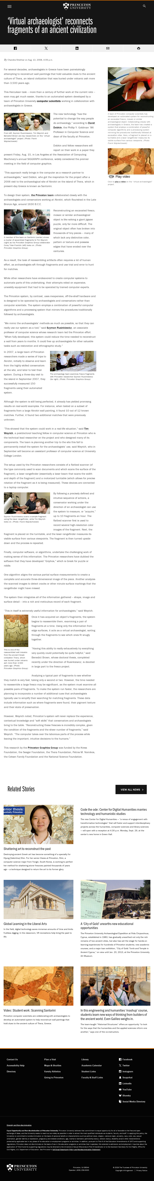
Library (85, 1059)
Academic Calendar (92, 1065)
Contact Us (12, 1059)
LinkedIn (127, 1083)
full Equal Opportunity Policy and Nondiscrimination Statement (76, 1149)
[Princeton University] (22, 1169)
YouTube (127, 1089)
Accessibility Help (16, 1065)
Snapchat (127, 1077)
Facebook (127, 1059)
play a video (120, 181)
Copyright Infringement (124, 1170)
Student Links (89, 1071)
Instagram (128, 1071)
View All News (130, 789)
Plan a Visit (50, 1059)
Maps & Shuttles (52, 1065)
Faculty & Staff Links (92, 1077)
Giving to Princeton (53, 1077)
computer (49, 101)
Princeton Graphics (43, 747)
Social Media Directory (134, 1101)
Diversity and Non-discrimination (19, 1125)
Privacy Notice (141, 1170)
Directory (11, 1071)
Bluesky (127, 1095)
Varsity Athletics (52, 1071)
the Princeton (42, 195)
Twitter (126, 1065)
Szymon (59, 327)
